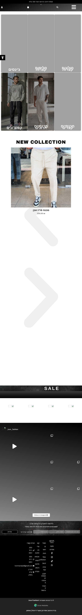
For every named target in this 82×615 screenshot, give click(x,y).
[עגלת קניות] (28, 7)
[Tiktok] (52, 561)
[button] (57, 7)
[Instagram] (52, 557)
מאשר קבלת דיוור (25, 532)
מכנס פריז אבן (41, 210)
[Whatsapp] (52, 565)
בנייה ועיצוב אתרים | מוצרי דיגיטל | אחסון (41, 610)
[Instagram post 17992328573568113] (14, 499)
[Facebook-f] (52, 553)
